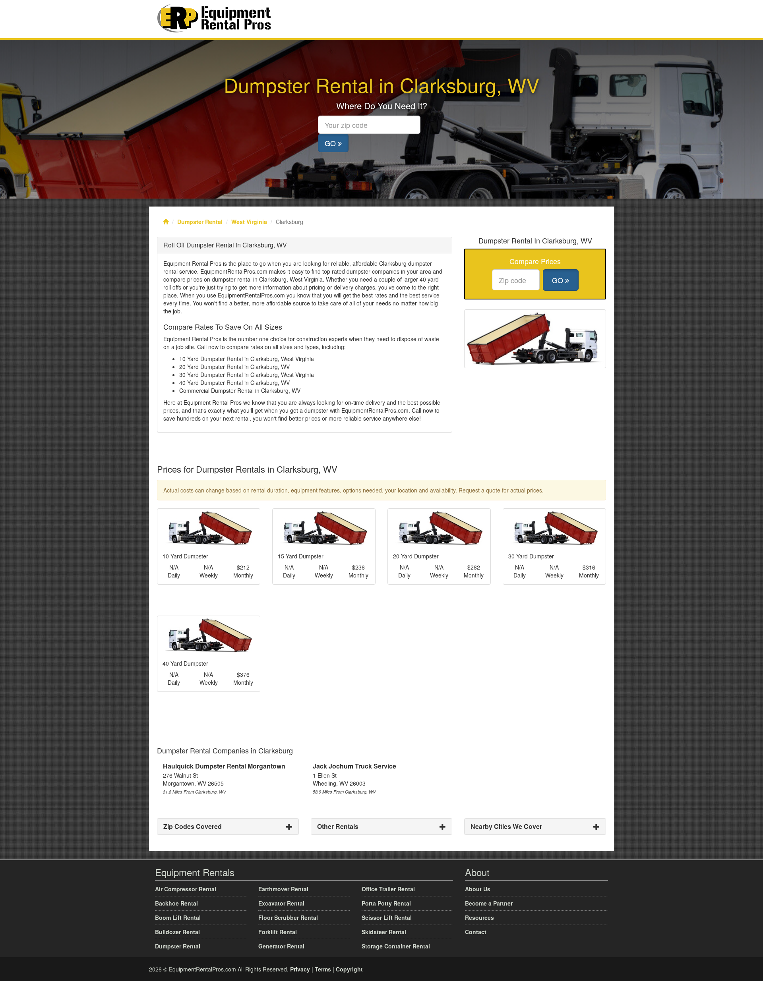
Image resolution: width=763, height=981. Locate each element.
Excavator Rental (281, 903)
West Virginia (249, 222)
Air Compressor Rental (185, 889)
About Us (477, 889)
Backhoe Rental (176, 903)
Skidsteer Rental (384, 932)
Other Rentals (337, 826)
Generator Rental (281, 946)
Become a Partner (489, 903)
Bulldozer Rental (177, 932)
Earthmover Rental (283, 889)
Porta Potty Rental (386, 903)
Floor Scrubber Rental (288, 917)
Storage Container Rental (396, 946)
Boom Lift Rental (178, 917)
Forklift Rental (277, 932)
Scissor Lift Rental (387, 917)
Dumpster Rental (200, 222)
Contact (475, 932)
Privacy (300, 969)
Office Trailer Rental (388, 889)
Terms (323, 969)
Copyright (349, 969)
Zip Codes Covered (192, 826)
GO (331, 143)
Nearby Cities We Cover (506, 826)
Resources (479, 917)
